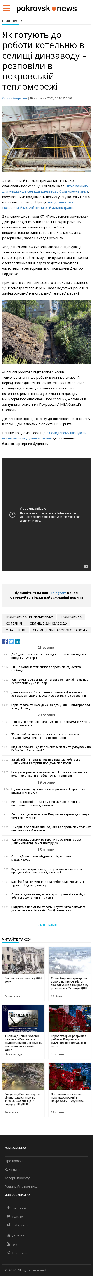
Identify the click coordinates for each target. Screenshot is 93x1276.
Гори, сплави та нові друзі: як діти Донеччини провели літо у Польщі (50, 706)
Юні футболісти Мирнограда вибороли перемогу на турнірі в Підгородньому (48, 883)
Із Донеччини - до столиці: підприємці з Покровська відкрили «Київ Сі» (48, 790)
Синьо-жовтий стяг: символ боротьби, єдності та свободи (46, 668)
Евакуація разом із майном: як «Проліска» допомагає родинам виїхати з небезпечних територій (49, 774)
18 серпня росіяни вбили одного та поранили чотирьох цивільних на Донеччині (51, 828)
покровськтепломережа (29, 616)
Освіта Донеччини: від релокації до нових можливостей (41, 858)
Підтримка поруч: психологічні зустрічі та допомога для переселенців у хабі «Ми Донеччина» (48, 908)
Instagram (20, 1225)
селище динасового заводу (60, 630)
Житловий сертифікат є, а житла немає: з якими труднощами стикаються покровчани (45, 736)
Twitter (17, 1216)
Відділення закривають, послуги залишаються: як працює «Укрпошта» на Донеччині (47, 870)
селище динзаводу (48, 623)
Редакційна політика (21, 1186)
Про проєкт (14, 1160)
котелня (14, 623)
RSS (14, 1244)
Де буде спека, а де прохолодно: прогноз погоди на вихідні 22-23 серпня (48, 656)
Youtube (18, 1236)
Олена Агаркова (14, 98)
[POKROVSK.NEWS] (46, 7)
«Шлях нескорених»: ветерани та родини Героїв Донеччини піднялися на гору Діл (46, 841)
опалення (15, 630)
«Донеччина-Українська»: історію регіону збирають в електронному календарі (49, 681)
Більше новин (46, 925)
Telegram (58, 592)
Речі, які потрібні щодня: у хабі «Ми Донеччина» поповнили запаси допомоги (45, 803)
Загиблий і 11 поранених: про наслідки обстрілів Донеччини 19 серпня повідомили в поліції (45, 761)
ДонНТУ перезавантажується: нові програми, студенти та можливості (51, 723)
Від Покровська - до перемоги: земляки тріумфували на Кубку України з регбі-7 (51, 748)
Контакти (12, 1169)
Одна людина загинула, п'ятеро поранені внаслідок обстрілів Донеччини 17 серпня (48, 896)
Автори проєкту (17, 1178)
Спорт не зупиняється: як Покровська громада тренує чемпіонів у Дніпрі (50, 816)
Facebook (19, 1208)
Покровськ (12, 20)
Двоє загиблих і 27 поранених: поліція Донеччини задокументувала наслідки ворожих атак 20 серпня (48, 694)
